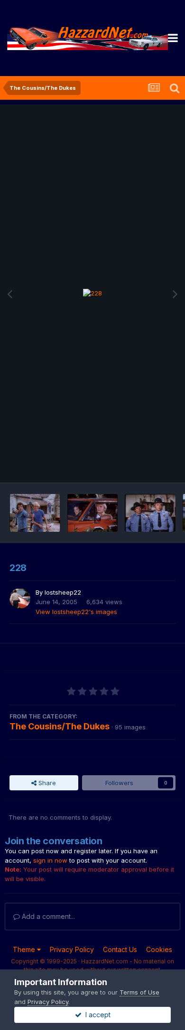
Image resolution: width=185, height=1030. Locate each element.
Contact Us (120, 949)
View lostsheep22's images (76, 611)
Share (46, 783)
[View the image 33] (150, 513)
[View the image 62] (92, 513)
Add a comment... (47, 916)
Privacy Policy (72, 949)
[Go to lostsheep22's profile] (19, 598)
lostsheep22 (63, 592)
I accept (96, 1015)
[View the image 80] (34, 513)
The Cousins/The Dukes (59, 726)
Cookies (159, 949)
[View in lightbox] (92, 293)
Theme (25, 949)
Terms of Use (139, 992)
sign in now (50, 860)
